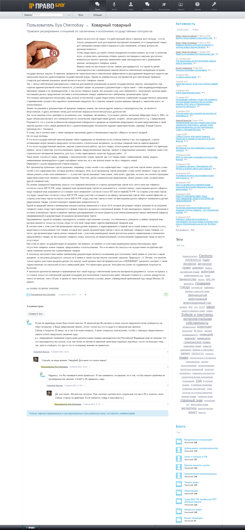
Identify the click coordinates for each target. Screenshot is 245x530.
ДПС (190, 307)
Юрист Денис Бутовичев (186, 36)
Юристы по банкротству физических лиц (195, 54)
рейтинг (204, 362)
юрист (192, 412)
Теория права (191, 482)
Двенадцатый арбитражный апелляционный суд (197, 299)
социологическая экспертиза (197, 377)
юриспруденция (205, 408)
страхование (188, 381)
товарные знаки (205, 396)
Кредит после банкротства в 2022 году (194, 38)
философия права (199, 404)
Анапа (208, 268)
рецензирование (189, 365)
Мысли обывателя (193, 517)
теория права (188, 396)
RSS (192, 230)
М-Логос (198, 330)
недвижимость (190, 334)
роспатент (185, 373)
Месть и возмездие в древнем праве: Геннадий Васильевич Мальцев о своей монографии (194, 187)
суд (199, 380)
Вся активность (182, 230)
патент (185, 353)
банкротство (187, 279)
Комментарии (182, 30)
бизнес (201, 279)
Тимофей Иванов (41, 352)
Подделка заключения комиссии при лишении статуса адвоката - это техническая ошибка (197, 210)
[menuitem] (81, 15)
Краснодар (187, 331)
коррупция (204, 326)
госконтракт (54, 288)
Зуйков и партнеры (197, 315)
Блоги (181, 426)
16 (187, 141)
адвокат (198, 267)
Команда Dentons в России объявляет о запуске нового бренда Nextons (195, 46)
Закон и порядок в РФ (195, 456)
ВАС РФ (210, 279)
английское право (190, 271)
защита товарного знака (193, 311)
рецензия (209, 369)
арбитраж (207, 271)
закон (210, 307)
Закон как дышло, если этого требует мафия (197, 84)
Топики (195, 30)
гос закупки (43, 288)
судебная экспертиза (193, 388)
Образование (191, 490)
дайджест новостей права (197, 291)
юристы (202, 412)
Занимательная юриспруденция (200, 473)
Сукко (209, 389)
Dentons (205, 256)
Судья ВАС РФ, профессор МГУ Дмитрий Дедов (200, 500)
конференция (189, 327)
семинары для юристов (203, 373)
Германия (202, 283)
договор (183, 307)
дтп (196, 307)
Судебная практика (201, 385)
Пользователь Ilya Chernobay (55, 25)
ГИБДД (185, 287)
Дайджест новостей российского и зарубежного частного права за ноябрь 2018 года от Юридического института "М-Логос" (197, 221)
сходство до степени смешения (197, 393)
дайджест (209, 287)
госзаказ (33, 288)
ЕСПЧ (202, 307)
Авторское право (193, 509)
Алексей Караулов (183, 120)
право (183, 357)
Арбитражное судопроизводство (201, 448)
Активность (185, 23)
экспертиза (188, 408)
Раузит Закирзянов (184, 68)
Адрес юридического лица (188, 93)
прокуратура (193, 361)
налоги (208, 330)
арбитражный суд (193, 275)
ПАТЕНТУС (198, 353)
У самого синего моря (186, 77)
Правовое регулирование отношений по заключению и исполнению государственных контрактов (89, 31)
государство (197, 287)
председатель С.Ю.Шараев (203, 358)
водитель (189, 283)
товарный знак (191, 400)
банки (207, 275)
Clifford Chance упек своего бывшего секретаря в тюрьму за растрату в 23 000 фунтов (195, 138)
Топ (178, 432)
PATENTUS (193, 260)
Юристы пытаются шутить (197, 465)
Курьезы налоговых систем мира (191, 70)
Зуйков (209, 311)
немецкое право (192, 346)
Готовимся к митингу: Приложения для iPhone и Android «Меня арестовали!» (194, 167)
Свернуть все (35, 314)
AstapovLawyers (190, 256)
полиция (209, 354)
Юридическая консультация (198, 439)
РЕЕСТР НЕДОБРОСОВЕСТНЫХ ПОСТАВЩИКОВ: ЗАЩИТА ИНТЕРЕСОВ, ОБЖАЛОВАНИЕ (195, 198)
